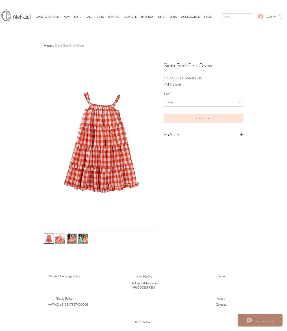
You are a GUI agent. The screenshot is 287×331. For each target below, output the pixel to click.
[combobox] (203, 102)
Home (48, 45)
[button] (100, 16)
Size (167, 93)
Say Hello (144, 277)
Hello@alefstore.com (144, 283)
